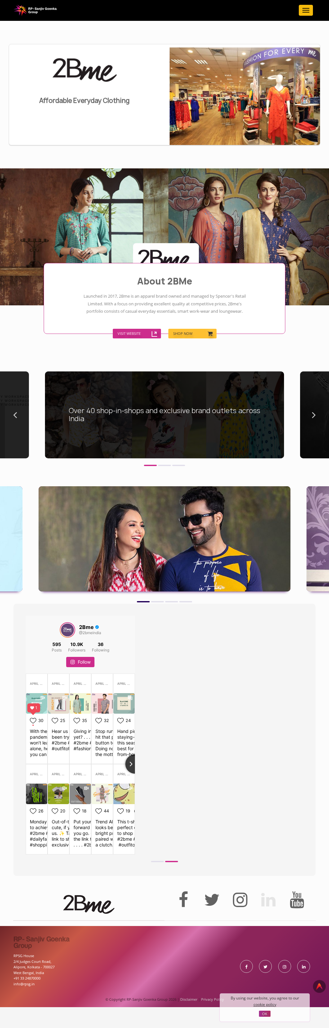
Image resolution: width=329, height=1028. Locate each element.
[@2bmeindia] (67, 655)
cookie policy (264, 1004)
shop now (184, 381)
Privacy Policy (212, 1024)
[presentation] (15, 440)
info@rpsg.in (24, 1009)
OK (264, 1013)
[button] (150, 487)
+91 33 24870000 (26, 1003)
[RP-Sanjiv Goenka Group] (35, 10)
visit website (85, 381)
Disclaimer (188, 1024)
